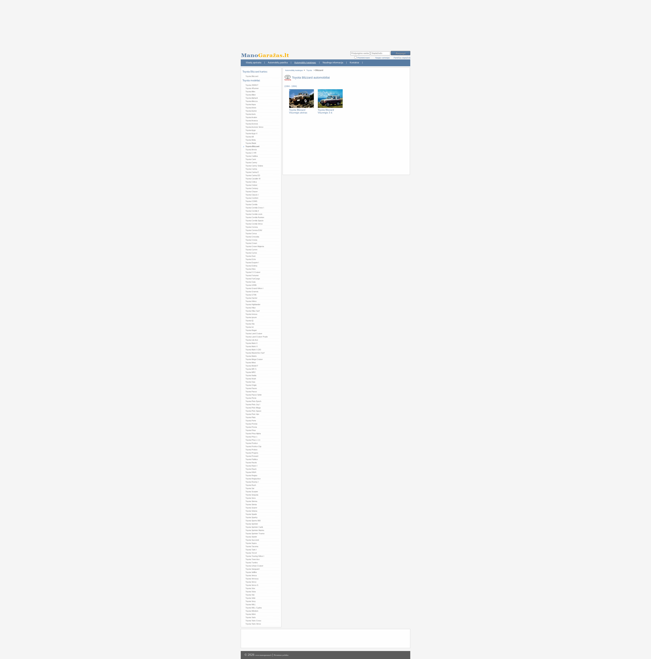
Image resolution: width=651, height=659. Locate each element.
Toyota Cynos (251, 253)
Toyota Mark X (251, 346)
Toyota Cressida (252, 237)
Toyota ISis (250, 324)
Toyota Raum (251, 469)
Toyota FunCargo (252, 279)
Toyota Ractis (251, 463)
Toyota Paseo (251, 388)
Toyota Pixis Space (253, 411)
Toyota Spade (251, 514)
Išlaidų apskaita (253, 62)
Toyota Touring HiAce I (254, 556)
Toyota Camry (251, 162)
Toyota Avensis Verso (254, 127)
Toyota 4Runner (252, 88)
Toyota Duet (250, 256)
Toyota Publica (251, 459)
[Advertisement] (325, 24)
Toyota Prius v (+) (252, 440)
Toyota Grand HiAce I (254, 288)
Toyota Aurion (251, 111)
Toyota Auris (250, 114)
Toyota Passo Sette (253, 395)
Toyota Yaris (250, 617)
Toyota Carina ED (252, 175)
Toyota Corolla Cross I (254, 208)
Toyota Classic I (252, 195)
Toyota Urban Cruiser (254, 566)
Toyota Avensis (251, 124)
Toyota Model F (251, 366)
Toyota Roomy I (252, 482)
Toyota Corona (251, 227)
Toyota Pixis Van (252, 414)
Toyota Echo (250, 259)
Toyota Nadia (250, 375)
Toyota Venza (251, 575)
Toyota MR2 (250, 372)
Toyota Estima (251, 266)
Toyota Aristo (250, 108)
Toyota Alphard (251, 98)
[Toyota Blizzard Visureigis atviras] (301, 107)
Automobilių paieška (278, 62)
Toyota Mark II (251, 343)
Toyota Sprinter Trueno (254, 533)
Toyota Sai (249, 488)
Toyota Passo (251, 392)
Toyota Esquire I (252, 262)
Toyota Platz (250, 417)
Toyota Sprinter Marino (254, 530)
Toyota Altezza (251, 101)
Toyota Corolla (251, 204)
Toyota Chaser (251, 192)
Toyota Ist (249, 327)
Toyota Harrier (251, 298)
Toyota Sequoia (251, 495)
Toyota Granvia (251, 292)
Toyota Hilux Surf (252, 311)
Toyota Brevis (251, 150)
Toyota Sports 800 (253, 521)
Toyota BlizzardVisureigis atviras (298, 111)
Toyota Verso (250, 582)
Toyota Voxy (250, 601)
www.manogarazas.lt (263, 655)
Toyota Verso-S (251, 585)
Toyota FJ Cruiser (252, 272)
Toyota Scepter (251, 492)
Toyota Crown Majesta (254, 246)
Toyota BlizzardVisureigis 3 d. (326, 111)
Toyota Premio (251, 424)
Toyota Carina (251, 169)
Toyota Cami (250, 159)
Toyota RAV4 (250, 472)
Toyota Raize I (251, 466)
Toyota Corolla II (252, 211)
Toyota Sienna (251, 501)
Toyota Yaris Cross (253, 621)
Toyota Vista (250, 592)
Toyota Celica (251, 182)
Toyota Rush (250, 485)
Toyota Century (251, 188)
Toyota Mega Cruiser (254, 359)
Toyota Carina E (252, 172)
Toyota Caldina (251, 156)
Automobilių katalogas (305, 62)
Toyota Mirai (250, 363)
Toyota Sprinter (251, 524)
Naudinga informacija (333, 62)
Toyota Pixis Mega (253, 408)
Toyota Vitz (250, 595)
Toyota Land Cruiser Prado (256, 337)
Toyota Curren (251, 250)
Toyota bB (249, 137)
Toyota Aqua (250, 104)
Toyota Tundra (251, 563)
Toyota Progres (251, 453)
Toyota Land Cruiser (253, 333)
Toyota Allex (250, 92)
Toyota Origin (251, 385)
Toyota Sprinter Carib (254, 527)
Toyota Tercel (251, 553)
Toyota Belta (250, 140)
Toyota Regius (251, 475)
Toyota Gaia (250, 282)
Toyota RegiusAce (253, 479)
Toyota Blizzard (251, 76)
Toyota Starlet (251, 537)
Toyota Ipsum (251, 317)
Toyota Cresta (251, 240)
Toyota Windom (251, 611)
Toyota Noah (250, 379)
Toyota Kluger (251, 330)
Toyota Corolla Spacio (254, 221)
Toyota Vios (250, 588)
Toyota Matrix (251, 356)
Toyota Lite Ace (251, 340)
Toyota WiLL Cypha (253, 608)
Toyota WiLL (250, 604)
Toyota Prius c (251, 437)
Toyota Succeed (252, 540)
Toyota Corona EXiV (253, 230)
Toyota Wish (250, 614)
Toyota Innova (251, 314)
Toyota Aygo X (251, 133)
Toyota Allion (250, 95)
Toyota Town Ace (252, 559)
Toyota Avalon (251, 117)
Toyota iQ (249, 321)
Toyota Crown (251, 243)
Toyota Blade (250, 143)
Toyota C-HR (250, 153)
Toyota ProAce (251, 443)
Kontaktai (354, 62)
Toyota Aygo (250, 130)
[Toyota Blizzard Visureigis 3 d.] (330, 107)
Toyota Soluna (251, 511)
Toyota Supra (251, 543)
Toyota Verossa (251, 579)
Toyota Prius (250, 430)
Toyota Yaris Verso (253, 624)
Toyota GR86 (251, 285)
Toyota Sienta (251, 504)
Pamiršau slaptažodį (402, 58)
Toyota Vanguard (252, 569)
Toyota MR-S (250, 369)
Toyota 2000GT (251, 85)
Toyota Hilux (250, 308)
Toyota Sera (250, 498)
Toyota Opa (250, 382)
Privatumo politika (281, 655)
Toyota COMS (251, 201)
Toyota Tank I (251, 550)
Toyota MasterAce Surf (254, 353)
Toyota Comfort (251, 198)
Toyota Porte (250, 421)
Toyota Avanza (251, 121)
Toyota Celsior (251, 185)
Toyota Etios (250, 269)
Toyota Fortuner (252, 275)
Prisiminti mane (363, 58)
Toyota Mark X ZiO (253, 350)
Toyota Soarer (251, 508)
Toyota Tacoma (251, 546)
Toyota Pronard (251, 456)
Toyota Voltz (250, 598)
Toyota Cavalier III (252, 179)
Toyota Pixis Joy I (252, 404)
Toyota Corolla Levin (253, 214)
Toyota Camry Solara (254, 166)
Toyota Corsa (251, 233)
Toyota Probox (251, 450)
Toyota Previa (251, 427)
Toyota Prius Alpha (253, 433)
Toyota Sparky (251, 517)
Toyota (309, 70)
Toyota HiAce (251, 301)
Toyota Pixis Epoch (253, 401)
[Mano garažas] (266, 54)
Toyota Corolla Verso (254, 224)
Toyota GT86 (250, 295)
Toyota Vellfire (251, 572)
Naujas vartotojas (382, 58)
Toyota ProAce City (253, 446)
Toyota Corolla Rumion (254, 217)
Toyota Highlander (252, 304)
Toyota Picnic (251, 398)
